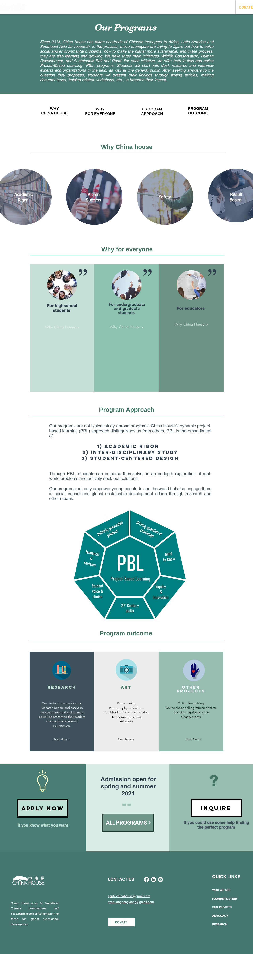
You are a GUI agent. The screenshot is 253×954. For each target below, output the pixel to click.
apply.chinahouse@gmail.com (129, 896)
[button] (89, 7)
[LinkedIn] (153, 879)
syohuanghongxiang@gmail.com (131, 902)
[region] (53, 113)
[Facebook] (146, 879)
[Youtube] (160, 879)
